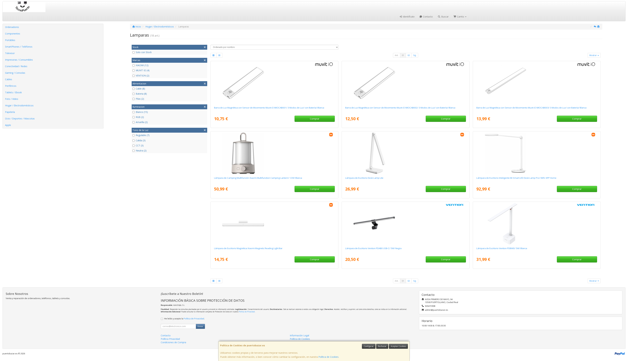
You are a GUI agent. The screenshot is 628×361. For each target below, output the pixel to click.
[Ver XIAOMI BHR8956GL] (274, 224)
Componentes (12, 33)
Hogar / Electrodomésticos (19, 105)
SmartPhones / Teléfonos (18, 46)
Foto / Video (11, 98)
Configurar (369, 346)
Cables (8, 79)
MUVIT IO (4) (142, 70)
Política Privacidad (170, 338)
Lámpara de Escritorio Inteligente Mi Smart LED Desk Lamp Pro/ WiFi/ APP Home (516, 177)
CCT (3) (140, 145)
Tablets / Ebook (13, 92)
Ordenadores (12, 27)
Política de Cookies (328, 356)
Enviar (200, 326)
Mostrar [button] (593, 55)
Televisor (10, 53)
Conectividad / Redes (16, 66)
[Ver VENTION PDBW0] (536, 224)
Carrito (460, 16)
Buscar (445, 16)
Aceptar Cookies (398, 346)
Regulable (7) (142, 135)
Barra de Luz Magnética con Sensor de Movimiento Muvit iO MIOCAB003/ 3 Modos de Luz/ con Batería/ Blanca (531, 107)
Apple (8, 125)
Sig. (414, 55)
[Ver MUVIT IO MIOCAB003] (536, 83)
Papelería (10, 112)
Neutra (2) (141, 150)
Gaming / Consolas (15, 72)
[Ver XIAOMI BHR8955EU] (405, 153)
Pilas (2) (140, 98)
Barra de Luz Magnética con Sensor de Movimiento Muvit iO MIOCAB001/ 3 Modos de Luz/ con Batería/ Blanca (269, 107)
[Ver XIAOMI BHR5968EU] (536, 153)
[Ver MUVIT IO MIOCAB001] (274, 83)
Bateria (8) (141, 93)
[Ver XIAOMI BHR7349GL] (274, 153)
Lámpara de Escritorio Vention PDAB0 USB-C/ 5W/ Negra (373, 248)
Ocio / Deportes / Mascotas (20, 118)
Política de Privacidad (247, 312)
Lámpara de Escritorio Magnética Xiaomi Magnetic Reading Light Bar (248, 248)
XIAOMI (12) (142, 65)
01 (403, 55)
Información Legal (299, 335)
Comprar (314, 118)
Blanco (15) (142, 112)
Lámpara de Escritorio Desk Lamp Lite (364, 177)
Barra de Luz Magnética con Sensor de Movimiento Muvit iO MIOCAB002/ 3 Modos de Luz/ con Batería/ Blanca (400, 107)
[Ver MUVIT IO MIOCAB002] (405, 83)
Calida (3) (141, 140)
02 (409, 55)
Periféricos (10, 85)
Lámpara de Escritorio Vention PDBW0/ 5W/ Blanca (501, 248)
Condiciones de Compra (173, 342)
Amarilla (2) (142, 122)
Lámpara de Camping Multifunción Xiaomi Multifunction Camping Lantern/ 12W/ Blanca (258, 177)
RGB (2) (140, 117)
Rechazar (382, 346)
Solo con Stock (144, 52)
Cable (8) (140, 88)
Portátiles (10, 40)
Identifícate (408, 16)
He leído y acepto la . (184, 318)
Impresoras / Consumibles (19, 59)
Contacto (427, 16)
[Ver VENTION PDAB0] (405, 224)
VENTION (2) (142, 75)
